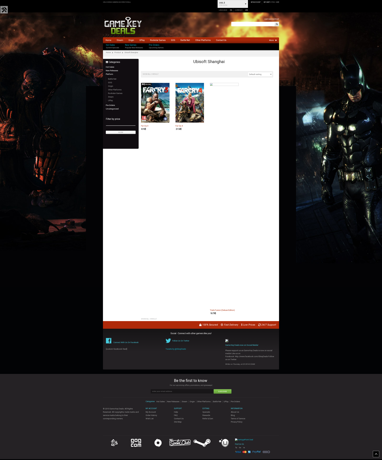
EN (231, 10)
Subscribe (222, 391)
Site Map (178, 422)
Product (117, 52)
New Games (130, 45)
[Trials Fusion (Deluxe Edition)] (224, 195)
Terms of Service (238, 418)
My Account (151, 412)
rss (244, 448)
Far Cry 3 (144, 126)
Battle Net (112, 79)
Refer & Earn (207, 418)
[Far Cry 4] (189, 103)
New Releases (112, 70)
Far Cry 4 (179, 126)
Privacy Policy (236, 422)
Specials (206, 412)
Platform (109, 74)
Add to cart (165, 120)
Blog (233, 415)
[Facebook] (278, 44)
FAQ (176, 415)
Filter (120, 132)
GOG (110, 82)
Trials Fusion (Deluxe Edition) (222, 310)
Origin (110, 86)
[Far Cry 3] (155, 103)
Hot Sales (110, 45)
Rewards (206, 415)
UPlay (110, 100)
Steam (111, 97)
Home (108, 52)
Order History (151, 415)
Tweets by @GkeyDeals (176, 349)
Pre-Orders (154, 45)
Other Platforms (114, 90)
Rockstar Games (115, 93)
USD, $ (222, 3)
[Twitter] (278, 47)
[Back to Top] (376, 454)
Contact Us (179, 418)
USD (246, 10)
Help (176, 412)
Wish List (150, 418)
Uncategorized (112, 109)
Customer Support (271, 19)
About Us (235, 412)
